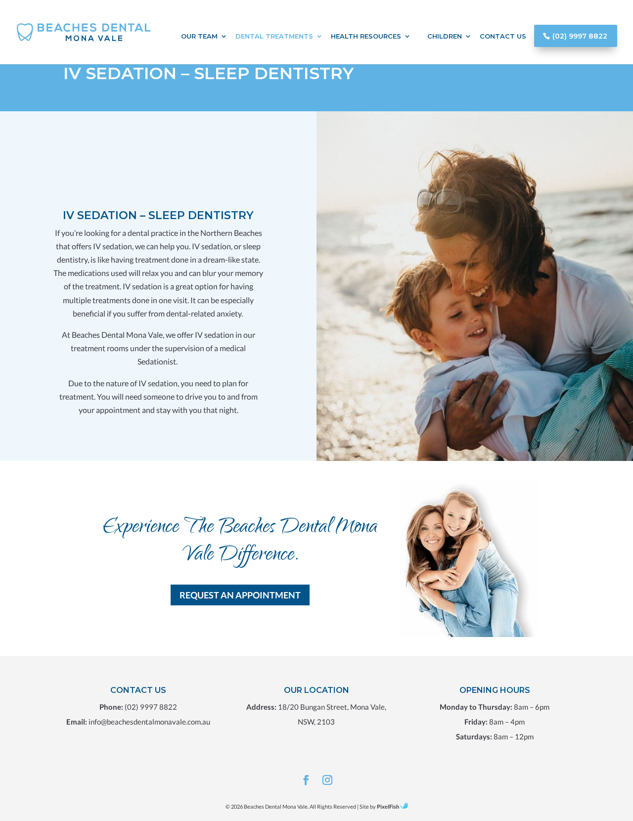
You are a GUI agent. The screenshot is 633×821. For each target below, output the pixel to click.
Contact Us (503, 36)
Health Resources (366, 36)
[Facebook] (306, 780)
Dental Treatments (274, 36)
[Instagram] (327, 780)
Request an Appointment (240, 595)
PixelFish (388, 806)
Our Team (199, 36)
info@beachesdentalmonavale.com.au (149, 721)
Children (444, 36)
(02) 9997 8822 (579, 36)
